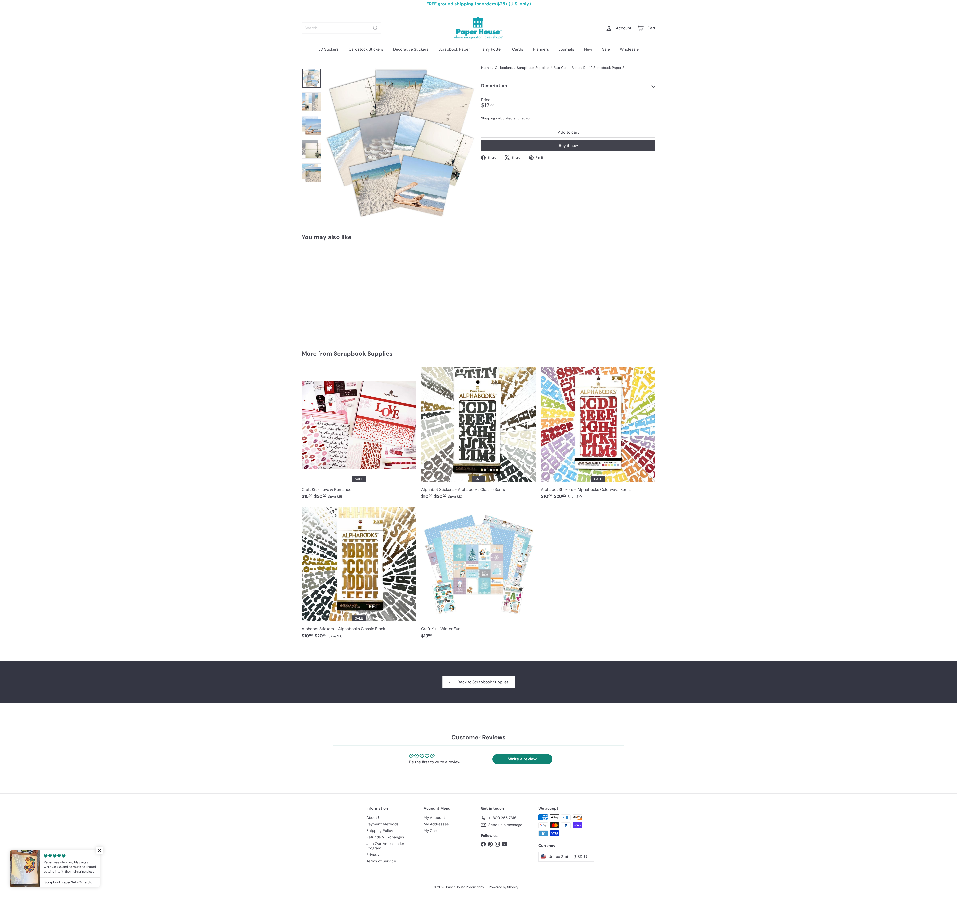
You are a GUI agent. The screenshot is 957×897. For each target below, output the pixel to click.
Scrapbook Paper (454, 49)
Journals (566, 49)
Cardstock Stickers (366, 49)
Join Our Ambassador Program (385, 846)
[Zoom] (400, 143)
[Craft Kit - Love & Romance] (359, 435)
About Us (374, 817)
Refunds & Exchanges (385, 837)
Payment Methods (382, 824)
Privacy (372, 854)
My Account (434, 817)
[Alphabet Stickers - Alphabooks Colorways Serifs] (598, 435)
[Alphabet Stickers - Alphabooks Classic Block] (359, 575)
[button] (99, 850)
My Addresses (436, 824)
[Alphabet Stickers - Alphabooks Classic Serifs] (478, 435)
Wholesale (629, 49)
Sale (606, 49)
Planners (541, 49)
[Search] (375, 28)
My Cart (431, 830)
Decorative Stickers (410, 49)
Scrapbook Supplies (533, 68)
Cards (517, 49)
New (588, 49)
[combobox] (341, 28)
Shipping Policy (379, 830)
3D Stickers (328, 49)
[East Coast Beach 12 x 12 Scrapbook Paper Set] (329, 292)
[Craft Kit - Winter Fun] (478, 575)
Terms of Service (381, 861)
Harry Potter (491, 49)
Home (486, 68)
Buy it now (568, 145)
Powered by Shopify (503, 887)
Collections (504, 68)
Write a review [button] (522, 759)
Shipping (488, 118)
